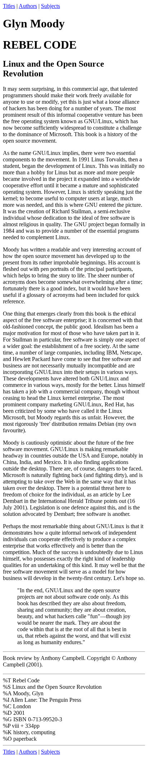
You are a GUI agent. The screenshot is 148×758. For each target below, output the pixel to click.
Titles (9, 6)
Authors (28, 6)
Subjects (50, 6)
